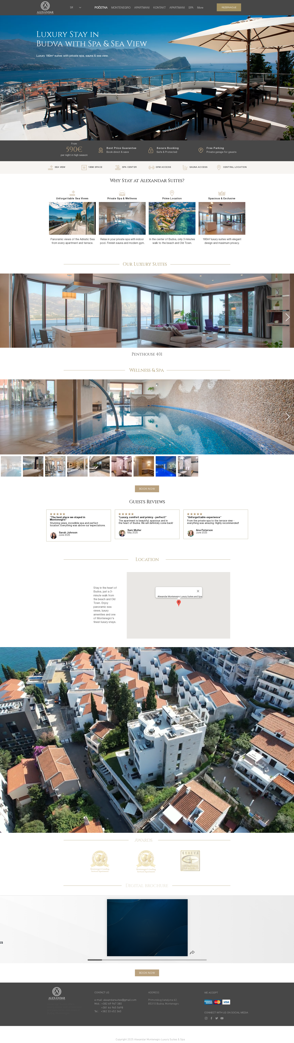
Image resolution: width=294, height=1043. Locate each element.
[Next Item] (287, 317)
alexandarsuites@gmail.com (119, 1000)
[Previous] (19, 526)
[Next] (275, 526)
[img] (208, 1002)
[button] (147, 1039)
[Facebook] (211, 1018)
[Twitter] (216, 1018)
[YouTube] (222, 1018)
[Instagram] (206, 1018)
